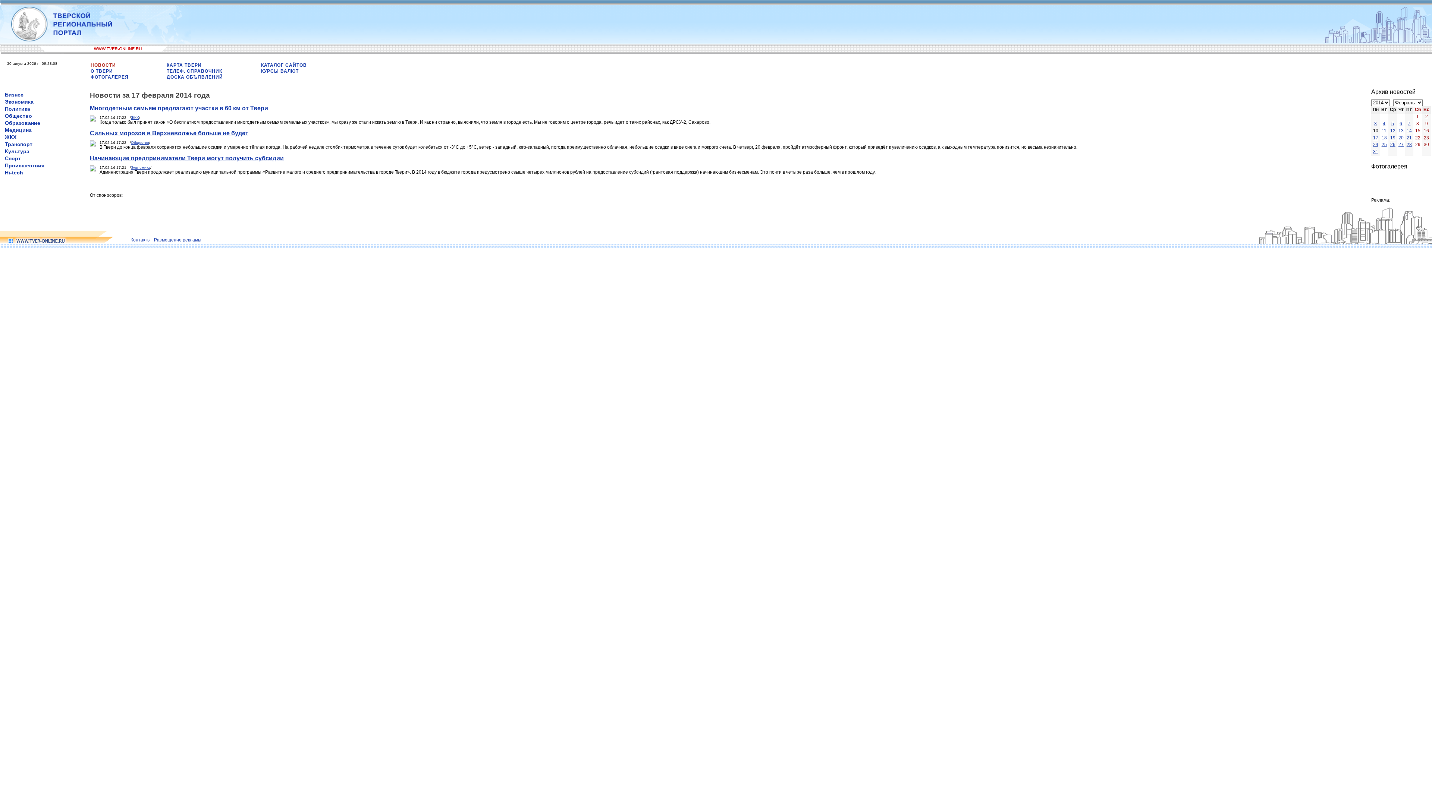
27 (1401, 144)
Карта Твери (184, 65)
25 (1384, 144)
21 (1409, 138)
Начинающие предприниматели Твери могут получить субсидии (187, 158)
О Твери (102, 71)
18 (1384, 138)
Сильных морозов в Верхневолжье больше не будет (169, 133)
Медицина (18, 130)
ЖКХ (10, 137)
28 (1409, 144)
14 (1409, 130)
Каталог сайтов (284, 65)
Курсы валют (280, 71)
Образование (22, 123)
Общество (18, 116)
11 (1384, 130)
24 (1375, 144)
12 (1392, 130)
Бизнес (14, 95)
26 (1392, 144)
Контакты (141, 240)
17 (1375, 138)
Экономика (19, 102)
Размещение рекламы (177, 240)
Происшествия (24, 165)
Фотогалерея (110, 77)
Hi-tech (14, 173)
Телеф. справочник (194, 71)
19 (1392, 138)
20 (1401, 138)
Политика (17, 109)
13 (1401, 130)
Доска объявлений (195, 77)
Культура (17, 151)
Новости (103, 65)
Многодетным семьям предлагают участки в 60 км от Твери (179, 108)
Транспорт (18, 144)
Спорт (13, 158)
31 (1375, 151)
